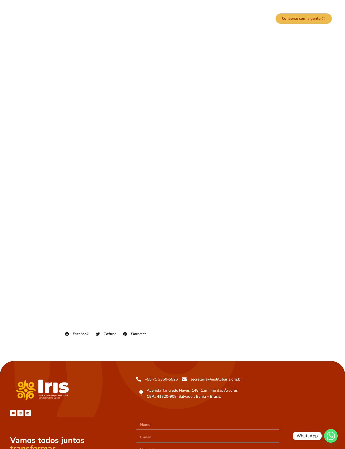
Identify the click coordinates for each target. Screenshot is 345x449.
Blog (232, 18)
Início (81, 18)
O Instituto (109, 18)
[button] (84, 19)
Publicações (170, 18)
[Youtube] (13, 413)
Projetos (138, 18)
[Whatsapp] (331, 436)
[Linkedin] (28, 413)
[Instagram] (20, 413)
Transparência (202, 18)
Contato (251, 18)
